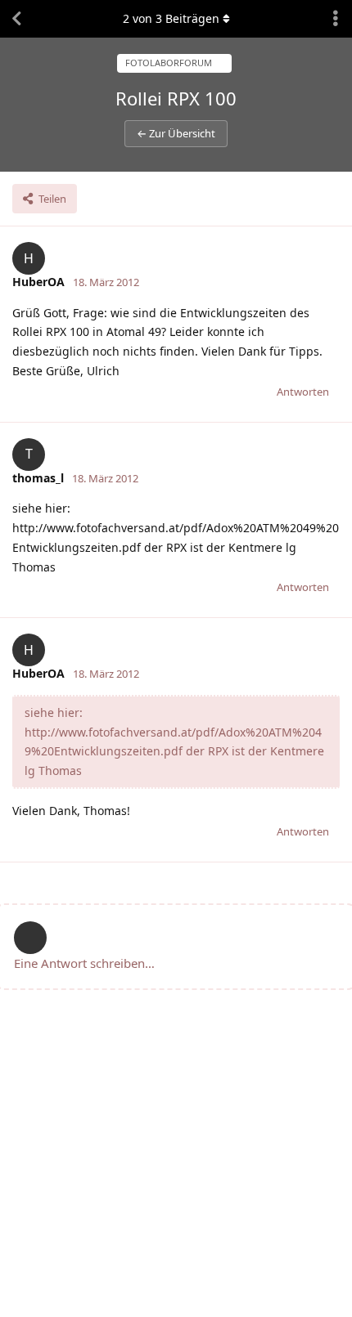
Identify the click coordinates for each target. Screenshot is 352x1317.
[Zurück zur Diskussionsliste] (16, 19)
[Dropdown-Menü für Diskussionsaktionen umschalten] (335, 19)
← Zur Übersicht (176, 133)
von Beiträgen (171, 18)
